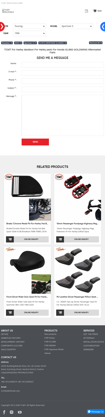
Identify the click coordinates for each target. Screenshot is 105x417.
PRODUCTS (50, 331)
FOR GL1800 (50, 342)
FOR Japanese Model (53, 349)
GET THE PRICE (90, 334)
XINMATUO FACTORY (11, 338)
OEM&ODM (88, 349)
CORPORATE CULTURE (11, 346)
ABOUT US (7, 331)
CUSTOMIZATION (91, 346)
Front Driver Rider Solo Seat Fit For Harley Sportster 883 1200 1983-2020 (42, 297)
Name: (14, 63)
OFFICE (4, 334)
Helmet (47, 353)
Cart (100, 11)
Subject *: (12, 88)
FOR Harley (49, 338)
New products (50, 334)
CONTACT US (8, 357)
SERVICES (88, 331)
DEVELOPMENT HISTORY (12, 342)
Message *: (11, 96)
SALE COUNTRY (8, 349)
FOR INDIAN (50, 345)
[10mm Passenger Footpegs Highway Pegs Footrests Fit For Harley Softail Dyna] (77, 197)
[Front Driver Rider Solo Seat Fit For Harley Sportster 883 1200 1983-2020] (27, 270)
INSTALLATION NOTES (93, 342)
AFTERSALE (88, 338)
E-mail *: (13, 71)
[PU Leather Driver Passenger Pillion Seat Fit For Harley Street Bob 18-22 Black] (77, 270)
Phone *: (13, 79)
